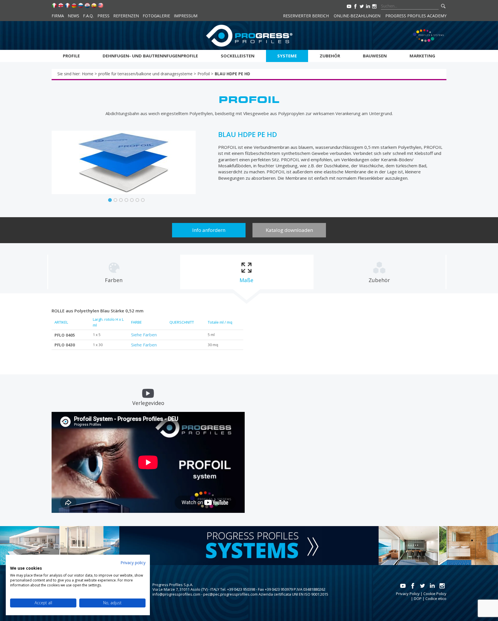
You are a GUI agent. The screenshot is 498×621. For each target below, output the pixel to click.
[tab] (114, 272)
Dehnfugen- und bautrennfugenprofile (150, 56)
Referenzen (126, 15)
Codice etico (435, 598)
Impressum (185, 15)
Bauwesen (375, 56)
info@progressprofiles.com (176, 594)
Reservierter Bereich (306, 15)
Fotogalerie (156, 15)
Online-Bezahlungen (357, 15)
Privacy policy (133, 562)
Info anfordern (208, 230)
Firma (58, 15)
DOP (418, 598)
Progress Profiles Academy (415, 15)
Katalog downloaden (289, 230)
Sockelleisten (237, 56)
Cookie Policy (434, 593)
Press (103, 15)
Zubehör (330, 56)
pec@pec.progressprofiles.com (230, 594)
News (73, 15)
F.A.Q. (88, 15)
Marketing (422, 56)
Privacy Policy (408, 593)
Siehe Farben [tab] (144, 334)
